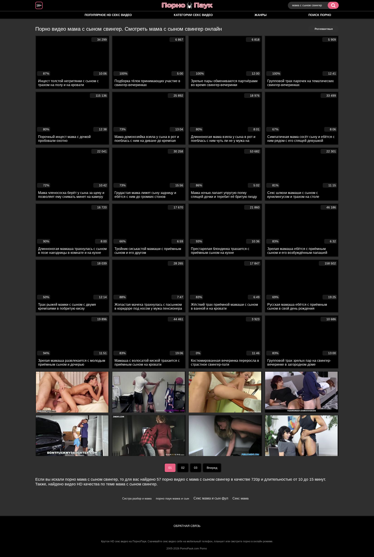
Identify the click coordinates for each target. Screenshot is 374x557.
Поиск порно (319, 15)
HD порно (42, 15)
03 (195, 467)
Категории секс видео (193, 15)
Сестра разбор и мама (137, 498)
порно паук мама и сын (172, 498)
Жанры (261, 15)
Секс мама (240, 498)
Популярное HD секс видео (108, 15)
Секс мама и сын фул (210, 498)
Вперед (212, 467)
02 (183, 467)
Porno (203, 548)
